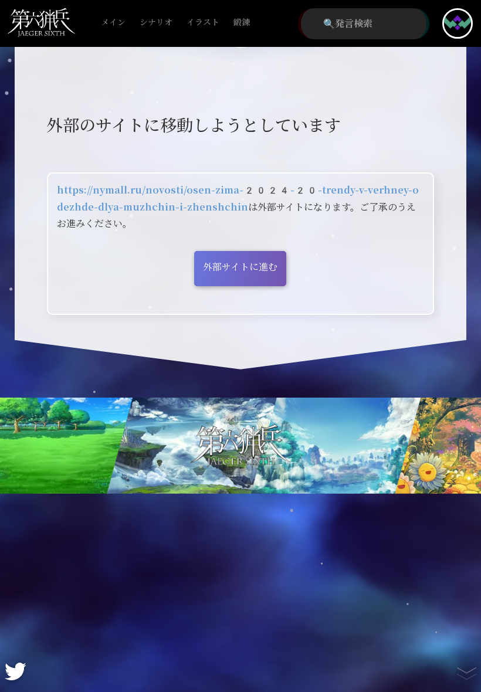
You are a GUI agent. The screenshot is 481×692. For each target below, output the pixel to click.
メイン (113, 22)
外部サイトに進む (240, 267)
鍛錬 (241, 22)
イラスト (203, 22)
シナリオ (156, 22)
